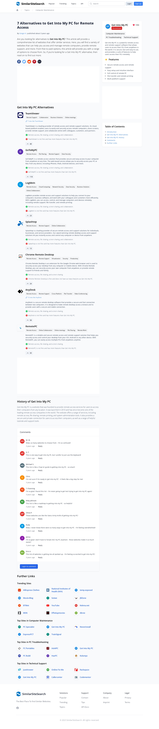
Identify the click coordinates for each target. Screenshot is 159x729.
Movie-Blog (28, 598)
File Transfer (68, 294)
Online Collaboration (33, 191)
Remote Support (32, 117)
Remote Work (82, 330)
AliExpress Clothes (31, 590)
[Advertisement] (58, 84)
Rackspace (84, 669)
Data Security (66, 154)
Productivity (74, 259)
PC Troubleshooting (113, 37)
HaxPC (54, 655)
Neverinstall (85, 627)
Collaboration (43, 117)
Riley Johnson (31, 501)
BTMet (26, 605)
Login (129, 4)
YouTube (55, 605)
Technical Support (131, 37)
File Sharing (42, 154)
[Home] (17, 10)
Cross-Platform (57, 294)
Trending (62, 4)
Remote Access (31, 154)
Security (65, 259)
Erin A (28, 551)
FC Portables (28, 648)
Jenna (28, 537)
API (82, 4)
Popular (52, 4)
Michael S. (30, 464)
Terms (127, 702)
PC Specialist (28, 627)
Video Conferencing (81, 294)
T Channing (30, 488)
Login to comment (29, 566)
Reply (40, 446)
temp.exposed (86, 590)
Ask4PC (55, 648)
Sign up (138, 4)
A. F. (27, 452)
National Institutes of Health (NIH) (61, 590)
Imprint (106, 702)
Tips (83, 702)
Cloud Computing (44, 187)
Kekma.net (84, 605)
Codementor (85, 677)
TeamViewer (32, 113)
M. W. (28, 440)
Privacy (128, 697)
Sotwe (54, 598)
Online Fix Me (58, 669)
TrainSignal (56, 634)
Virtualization (56, 259)
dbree (82, 613)
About (105, 697)
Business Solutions (57, 117)
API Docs (85, 707)
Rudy (28, 525)
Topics (73, 4)
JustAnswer (28, 669)
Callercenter (57, 677)
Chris (28, 476)
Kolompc (84, 655)
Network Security (58, 187)
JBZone (83, 598)
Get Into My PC (58, 627)
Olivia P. (29, 513)
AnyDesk (30, 289)
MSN (25, 613)
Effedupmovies (58, 613)
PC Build (26, 655)
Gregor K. (23, 33)
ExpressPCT (28, 634)
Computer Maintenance (45, 10)
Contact (84, 697)
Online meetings (70, 117)
